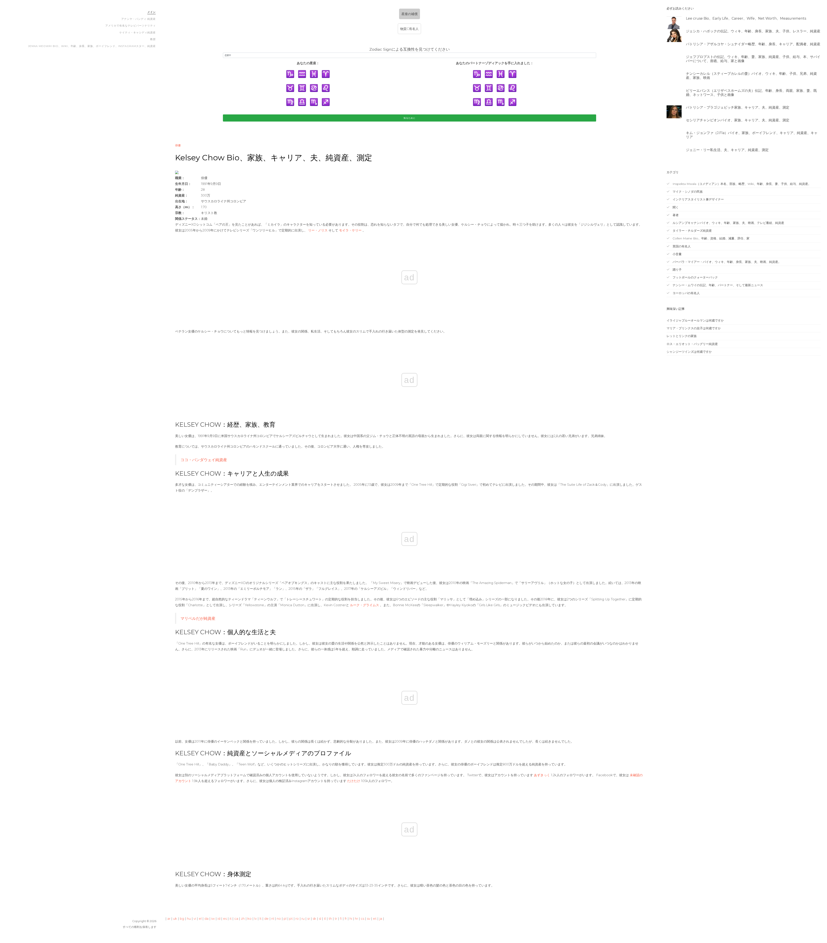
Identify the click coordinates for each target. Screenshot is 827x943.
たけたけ (353, 781)
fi (341, 918)
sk (314, 918)
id (219, 918)
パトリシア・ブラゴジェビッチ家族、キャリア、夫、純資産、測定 (737, 107)
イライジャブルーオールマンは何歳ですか (695, 320)
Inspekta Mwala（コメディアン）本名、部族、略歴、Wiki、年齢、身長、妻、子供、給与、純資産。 (741, 184)
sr (308, 918)
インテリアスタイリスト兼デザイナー (698, 199)
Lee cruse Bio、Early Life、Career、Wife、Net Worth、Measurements (746, 18)
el (200, 918)
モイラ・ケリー (350, 230)
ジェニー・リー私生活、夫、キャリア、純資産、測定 (727, 150)
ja (380, 918)
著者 (675, 215)
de (266, 918)
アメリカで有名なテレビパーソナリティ (130, 25)
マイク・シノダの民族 (687, 192)
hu (189, 918)
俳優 (178, 145)
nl (272, 918)
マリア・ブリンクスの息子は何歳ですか (694, 328)
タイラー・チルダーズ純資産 (692, 231)
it (231, 918)
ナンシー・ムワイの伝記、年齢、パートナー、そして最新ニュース (717, 285)
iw (213, 918)
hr (356, 918)
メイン (151, 12)
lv (255, 918)
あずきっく (542, 775)
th (330, 918)
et (374, 918)
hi (351, 918)
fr (346, 918)
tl (325, 918)
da (206, 918)
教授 (153, 39)
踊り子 (677, 270)
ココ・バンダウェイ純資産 (203, 459)
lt (260, 918)
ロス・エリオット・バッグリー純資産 (692, 344)
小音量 (677, 254)
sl (320, 918)
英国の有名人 (681, 246)
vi (195, 918)
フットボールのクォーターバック (695, 277)
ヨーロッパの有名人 (686, 293)
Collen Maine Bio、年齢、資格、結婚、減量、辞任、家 (710, 238)
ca (236, 918)
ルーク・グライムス (364, 605)
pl (285, 918)
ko (249, 918)
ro (297, 918)
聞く (675, 207)
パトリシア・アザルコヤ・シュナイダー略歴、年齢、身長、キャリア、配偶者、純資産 (753, 44)
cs (362, 918)
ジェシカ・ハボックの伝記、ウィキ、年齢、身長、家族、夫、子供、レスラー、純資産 (753, 31)
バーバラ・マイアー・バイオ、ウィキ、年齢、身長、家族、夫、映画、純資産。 (726, 262)
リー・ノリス (318, 230)
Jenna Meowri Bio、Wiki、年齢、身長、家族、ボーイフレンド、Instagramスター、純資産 (92, 46)
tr (336, 918)
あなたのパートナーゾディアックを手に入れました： (494, 63)
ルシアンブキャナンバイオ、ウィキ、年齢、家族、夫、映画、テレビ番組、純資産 (728, 223)
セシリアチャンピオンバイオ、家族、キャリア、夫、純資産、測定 (737, 120)
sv (368, 918)
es (225, 918)
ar (168, 918)
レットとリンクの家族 (682, 336)
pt (291, 918)
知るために (409, 118)
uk (175, 918)
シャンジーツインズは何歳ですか (689, 352)
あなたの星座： (308, 63)
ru (303, 918)
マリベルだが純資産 (197, 618)
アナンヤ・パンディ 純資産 (138, 18)
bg (182, 918)
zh (243, 918)
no (279, 918)
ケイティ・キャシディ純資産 (137, 32)
